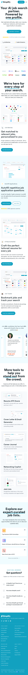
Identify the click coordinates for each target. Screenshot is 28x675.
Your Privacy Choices (12, 671)
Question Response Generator (21, 636)
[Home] (6, 2)
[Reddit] (10, 621)
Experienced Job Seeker (6, 652)
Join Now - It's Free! (14, 31)
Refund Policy (21, 671)
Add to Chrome (6, 203)
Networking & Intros (5, 636)
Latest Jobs (3, 661)
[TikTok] (3, 621)
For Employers (17, 652)
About (16, 646)
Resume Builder (18, 628)
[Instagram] (1, 621)
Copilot (2, 634)
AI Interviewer (4, 632)
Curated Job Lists (4, 665)
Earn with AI (3, 640)
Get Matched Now (6, 149)
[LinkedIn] (6, 621)
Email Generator (18, 634)
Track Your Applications (8, 313)
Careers (16, 650)
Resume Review (4, 638)
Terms (2, 671)
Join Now (21, 2)
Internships (3, 648)
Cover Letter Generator (19, 632)
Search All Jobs (4, 646)
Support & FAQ (17, 654)
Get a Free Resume (6, 263)
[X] (8, 621)
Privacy (6, 671)
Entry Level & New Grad (5, 650)
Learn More (16, 203)
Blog (15, 648)
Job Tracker (17, 630)
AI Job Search (3, 630)
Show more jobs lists (13, 558)
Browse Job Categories (5, 656)
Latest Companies (4, 663)
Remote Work (4, 654)
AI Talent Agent (4, 628)
